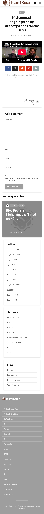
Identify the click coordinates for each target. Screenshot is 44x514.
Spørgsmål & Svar (14, 342)
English (6, 424)
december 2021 (13, 250)
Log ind (10, 370)
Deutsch (7, 434)
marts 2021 (11, 270)
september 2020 (14, 285)
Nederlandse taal (10, 484)
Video (21, 12)
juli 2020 (11, 290)
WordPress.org (13, 385)
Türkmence (8, 489)
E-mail (7, 158)
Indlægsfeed (12, 375)
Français (7, 429)
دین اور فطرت (9, 494)
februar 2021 (12, 275)
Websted (8, 167)
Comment (8, 119)
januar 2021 (11, 280)
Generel (13, 205)
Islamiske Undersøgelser (17, 337)
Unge (9, 347)
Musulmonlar (9, 459)
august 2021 (12, 260)
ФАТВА (6, 454)
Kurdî (6, 479)
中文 (5, 474)
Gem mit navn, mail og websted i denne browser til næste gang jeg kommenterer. (21, 179)
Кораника (7, 464)
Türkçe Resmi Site (11, 409)
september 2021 (13, 255)
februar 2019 (12, 300)
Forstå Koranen (13, 317)
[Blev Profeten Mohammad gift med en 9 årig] (22, 219)
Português (8, 444)
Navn (7, 149)
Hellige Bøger (12, 332)
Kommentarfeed (13, 380)
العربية (6, 449)
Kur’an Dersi (8, 419)
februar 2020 (12, 295)
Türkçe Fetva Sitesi (11, 414)
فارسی (6, 469)
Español (7, 439)
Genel (9, 322)
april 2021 (11, 265)
